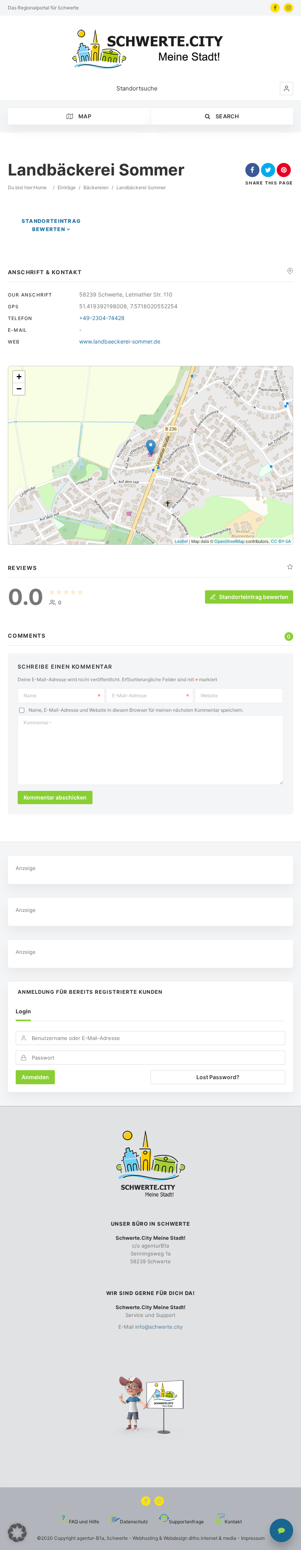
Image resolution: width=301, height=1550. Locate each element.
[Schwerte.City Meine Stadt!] (150, 49)
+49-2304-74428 (102, 318)
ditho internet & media (212, 1538)
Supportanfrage (186, 1522)
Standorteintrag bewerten (253, 596)
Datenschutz (134, 1522)
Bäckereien (96, 187)
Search (226, 116)
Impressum (253, 1538)
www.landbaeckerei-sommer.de (119, 341)
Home (40, 187)
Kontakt (233, 1522)
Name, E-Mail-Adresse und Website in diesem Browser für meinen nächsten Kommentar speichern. (136, 710)
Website (209, 695)
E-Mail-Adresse (129, 695)
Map (84, 116)
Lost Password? (217, 1077)
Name (30, 695)
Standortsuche (137, 88)
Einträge (67, 187)
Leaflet (181, 541)
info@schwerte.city (159, 1327)
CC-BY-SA (281, 541)
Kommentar (37, 722)
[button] (286, 88)
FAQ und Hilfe (84, 1522)
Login (23, 1011)
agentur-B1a (90, 1538)
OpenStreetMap (229, 541)
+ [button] (19, 377)
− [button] (19, 389)
